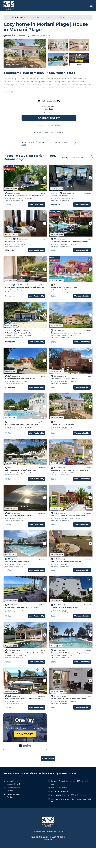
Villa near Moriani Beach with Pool (65, 379)
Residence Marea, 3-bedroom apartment (68, 516)
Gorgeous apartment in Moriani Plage (66, 333)
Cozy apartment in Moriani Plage (64, 607)
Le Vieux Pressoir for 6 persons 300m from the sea (70, 782)
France (28, 17)
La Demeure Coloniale (14, 241)
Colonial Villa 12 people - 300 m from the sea (69, 241)
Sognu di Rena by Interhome (17, 561)
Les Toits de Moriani (59, 196)
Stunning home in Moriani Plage (64, 287)
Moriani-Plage (59, 17)
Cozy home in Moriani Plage (62, 424)
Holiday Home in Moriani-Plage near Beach (68, 699)
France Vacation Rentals (13, 795)
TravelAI (60, 832)
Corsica (36, 17)
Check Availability (49, 117)
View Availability (36, 204)
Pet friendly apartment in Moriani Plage (21, 424)
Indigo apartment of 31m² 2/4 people (20, 470)
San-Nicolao (46, 17)
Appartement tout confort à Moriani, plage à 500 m (71, 800)
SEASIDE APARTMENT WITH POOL (19, 516)
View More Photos (13, 65)
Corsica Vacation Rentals (13, 789)
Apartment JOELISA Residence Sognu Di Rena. (70, 653)
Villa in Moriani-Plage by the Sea (18, 333)
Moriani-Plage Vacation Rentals (13, 782)
